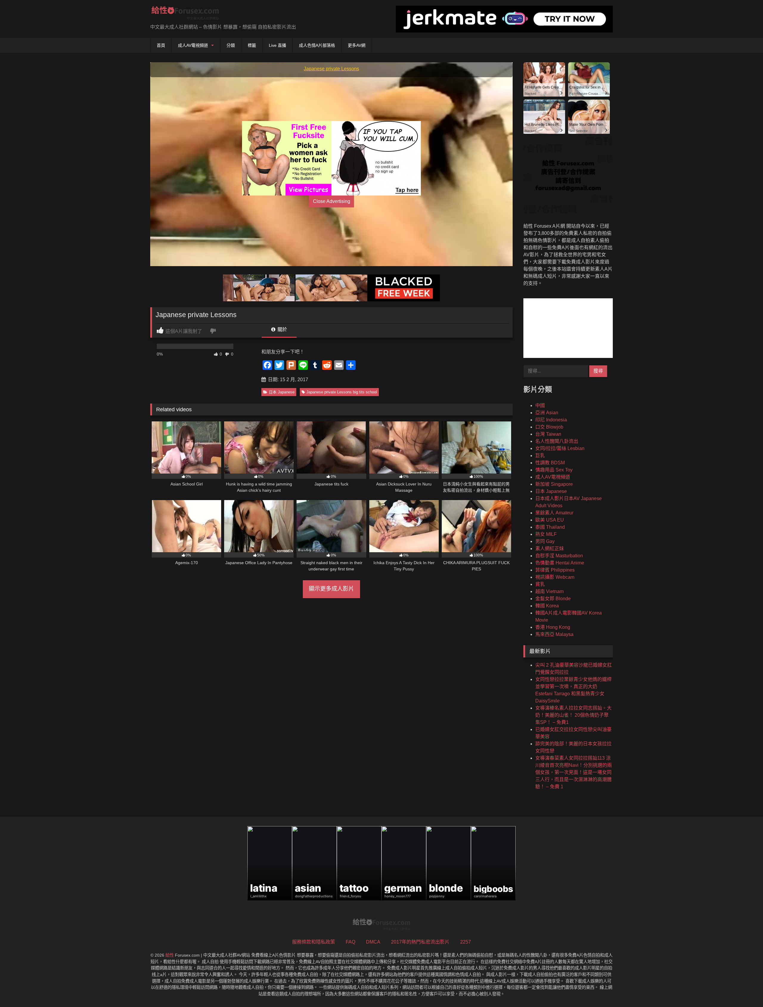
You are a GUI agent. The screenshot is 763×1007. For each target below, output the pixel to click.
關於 (281, 329)
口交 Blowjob (549, 426)
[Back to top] (744, 989)
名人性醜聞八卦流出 (556, 441)
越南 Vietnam (549, 591)
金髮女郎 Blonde (553, 598)
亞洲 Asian (546, 412)
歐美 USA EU (549, 519)
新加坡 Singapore (554, 484)
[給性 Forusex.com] (185, 14)
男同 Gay (545, 541)
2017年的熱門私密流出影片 (420, 941)
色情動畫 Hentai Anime (559, 562)
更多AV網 (356, 45)
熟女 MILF (546, 534)
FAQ (350, 941)
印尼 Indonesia (551, 419)
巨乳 (540, 455)
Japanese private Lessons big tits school (341, 392)
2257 (465, 941)
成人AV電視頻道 (193, 45)
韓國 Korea (547, 605)
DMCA (373, 941)
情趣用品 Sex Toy (554, 469)
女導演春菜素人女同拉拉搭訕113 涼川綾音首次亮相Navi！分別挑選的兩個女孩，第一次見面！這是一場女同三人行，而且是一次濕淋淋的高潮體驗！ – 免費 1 (573, 772)
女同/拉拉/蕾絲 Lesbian (559, 448)
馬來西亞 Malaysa (554, 634)
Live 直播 (277, 45)
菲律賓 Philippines (555, 569)
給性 (169, 955)
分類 (231, 45)
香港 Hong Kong (552, 627)
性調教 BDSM (550, 462)
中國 (540, 405)
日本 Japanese (281, 392)
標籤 (252, 45)
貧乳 (540, 584)
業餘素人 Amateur (554, 512)
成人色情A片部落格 (317, 45)
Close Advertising (331, 201)
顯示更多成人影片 (331, 589)
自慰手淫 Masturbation (559, 555)
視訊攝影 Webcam (554, 577)
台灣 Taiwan (548, 434)
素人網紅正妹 (549, 548)
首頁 (161, 45)
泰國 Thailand (550, 527)
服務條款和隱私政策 (313, 941)
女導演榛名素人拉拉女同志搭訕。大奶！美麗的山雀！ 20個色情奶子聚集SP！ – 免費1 (573, 715)
